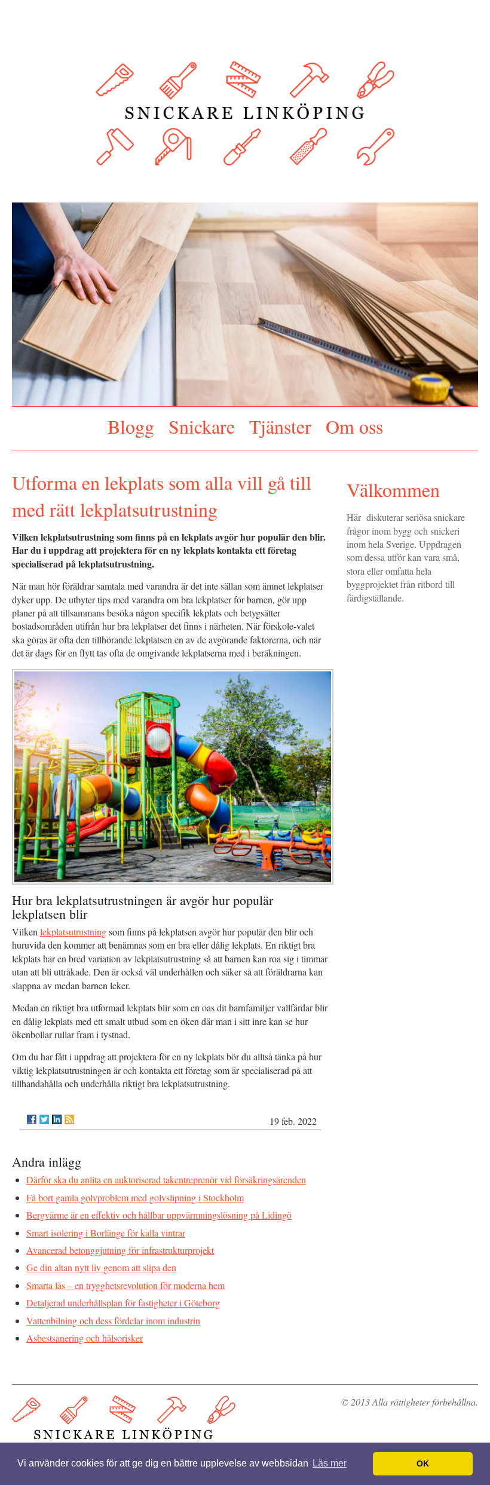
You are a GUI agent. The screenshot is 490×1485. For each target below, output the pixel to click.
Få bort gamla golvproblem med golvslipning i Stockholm (135, 1192)
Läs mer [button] (330, 1463)
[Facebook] (31, 1114)
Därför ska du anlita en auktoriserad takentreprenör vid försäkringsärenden (166, 1175)
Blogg (131, 424)
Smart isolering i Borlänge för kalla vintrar (105, 1228)
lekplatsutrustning (73, 927)
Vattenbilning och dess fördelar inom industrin (113, 1315)
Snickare (202, 424)
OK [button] (422, 1463)
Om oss (354, 424)
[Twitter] (44, 1114)
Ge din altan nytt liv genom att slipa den (101, 1263)
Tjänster (280, 424)
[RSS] (69, 1114)
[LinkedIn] (57, 1114)
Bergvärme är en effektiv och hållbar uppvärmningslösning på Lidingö (159, 1210)
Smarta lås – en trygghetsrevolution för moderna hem (125, 1280)
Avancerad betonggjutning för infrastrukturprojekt (120, 1245)
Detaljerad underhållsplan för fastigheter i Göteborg (123, 1298)
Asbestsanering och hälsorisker (84, 1333)
